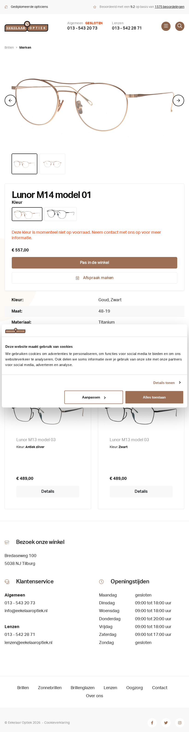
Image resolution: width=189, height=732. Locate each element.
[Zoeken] (179, 26)
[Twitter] (166, 722)
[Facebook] (152, 722)
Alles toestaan (154, 397)
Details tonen (164, 382)
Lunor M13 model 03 (36, 440)
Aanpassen (91, 397)
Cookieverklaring (57, 722)
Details (47, 492)
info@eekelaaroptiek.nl (26, 611)
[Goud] (27, 214)
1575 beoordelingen (169, 7)
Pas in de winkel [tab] (94, 263)
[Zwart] (60, 214)
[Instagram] (179, 722)
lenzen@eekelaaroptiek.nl (28, 643)
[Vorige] (10, 100)
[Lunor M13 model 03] (48, 410)
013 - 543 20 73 (82, 28)
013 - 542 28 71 (127, 28)
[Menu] (166, 26)
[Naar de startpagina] (26, 26)
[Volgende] (178, 100)
